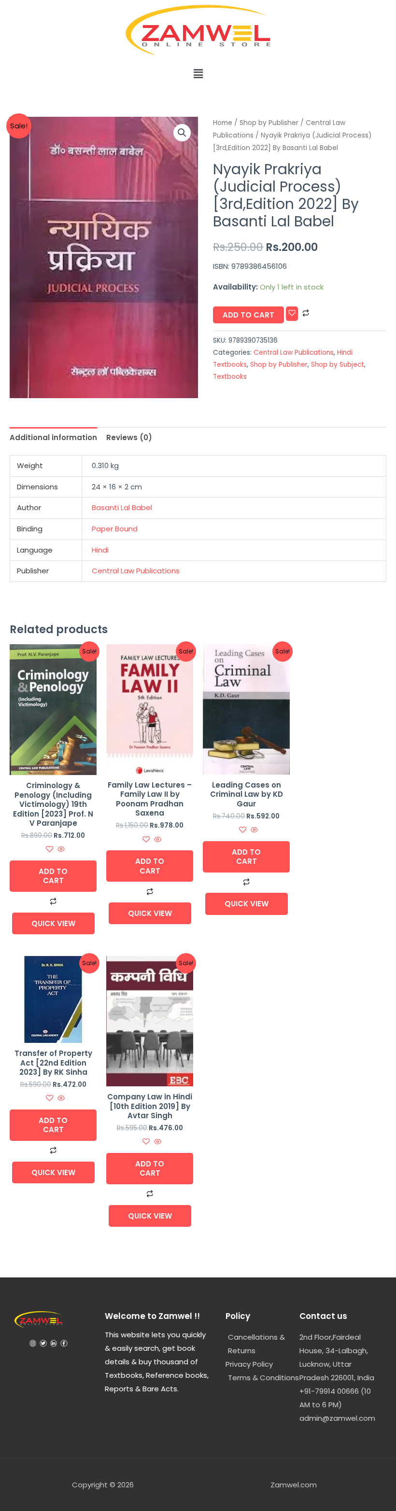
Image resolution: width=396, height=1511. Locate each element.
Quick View (53, 923)
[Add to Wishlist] (292, 313)
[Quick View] (60, 850)
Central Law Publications (294, 352)
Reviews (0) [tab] (129, 437)
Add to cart (248, 315)
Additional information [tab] (53, 437)
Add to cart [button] (53, 876)
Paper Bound (115, 529)
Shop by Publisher (269, 122)
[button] (198, 74)
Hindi (100, 550)
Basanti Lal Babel (122, 507)
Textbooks (230, 376)
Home (222, 122)
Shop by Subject (337, 364)
